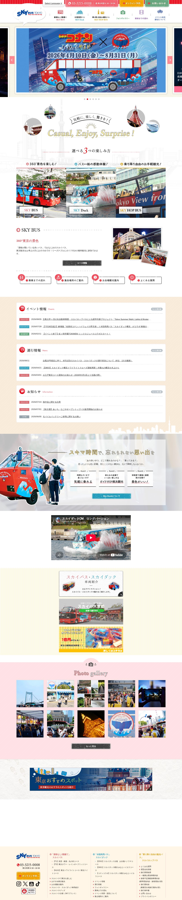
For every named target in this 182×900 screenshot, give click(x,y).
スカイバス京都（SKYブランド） (64, 893)
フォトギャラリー (101, 887)
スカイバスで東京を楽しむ (61, 878)
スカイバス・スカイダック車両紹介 (65, 887)
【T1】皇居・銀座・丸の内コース (66, 861)
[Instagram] (18, 884)
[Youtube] (31, 884)
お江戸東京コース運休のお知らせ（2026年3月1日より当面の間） (72, 375)
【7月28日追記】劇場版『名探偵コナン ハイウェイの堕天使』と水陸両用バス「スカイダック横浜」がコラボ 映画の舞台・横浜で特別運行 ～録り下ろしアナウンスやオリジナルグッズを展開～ (97, 326)
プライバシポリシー (148, 896)
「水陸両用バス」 (103, 855)
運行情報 (98, 884)
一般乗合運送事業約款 (149, 875)
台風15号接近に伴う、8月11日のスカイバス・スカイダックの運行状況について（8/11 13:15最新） (88, 360)
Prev (12, 60)
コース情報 (82, 263)
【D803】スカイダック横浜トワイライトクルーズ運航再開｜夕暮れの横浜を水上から (81, 368)
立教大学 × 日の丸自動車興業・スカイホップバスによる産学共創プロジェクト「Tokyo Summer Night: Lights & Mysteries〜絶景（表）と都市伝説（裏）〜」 (97, 319)
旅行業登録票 (146, 872)
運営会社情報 (146, 869)
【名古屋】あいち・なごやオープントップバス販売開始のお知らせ (73, 409)
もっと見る (91, 746)
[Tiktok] (37, 881)
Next (169, 60)
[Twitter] (25, 884)
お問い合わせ (146, 893)
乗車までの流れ (101, 890)
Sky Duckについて (111, 496)
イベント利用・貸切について (106, 893)
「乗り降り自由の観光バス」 (151, 857)
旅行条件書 (145, 890)
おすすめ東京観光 (58, 881)
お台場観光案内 (57, 884)
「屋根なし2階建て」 (61, 855)
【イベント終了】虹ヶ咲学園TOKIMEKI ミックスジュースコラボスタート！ (77, 334)
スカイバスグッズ (58, 890)
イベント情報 (100, 881)
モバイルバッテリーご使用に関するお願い (62, 416)
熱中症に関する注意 (52, 402)
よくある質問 (146, 866)
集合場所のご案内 (101, 896)
